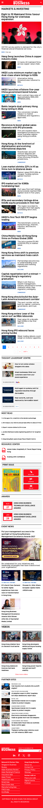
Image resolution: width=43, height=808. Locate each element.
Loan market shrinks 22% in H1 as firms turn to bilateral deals (20, 167)
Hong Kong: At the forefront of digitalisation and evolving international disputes (18, 146)
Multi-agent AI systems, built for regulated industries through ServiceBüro (26, 390)
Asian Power (15, 728)
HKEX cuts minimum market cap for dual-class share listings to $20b (21, 73)
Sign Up (31, 488)
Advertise (31, 481)
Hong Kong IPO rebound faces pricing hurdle (18, 331)
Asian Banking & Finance (11, 772)
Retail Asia (15, 698)
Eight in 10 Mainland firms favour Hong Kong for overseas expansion (20, 17)
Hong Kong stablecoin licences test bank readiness (10, 668)
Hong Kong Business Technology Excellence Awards (24, 505)
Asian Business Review (18, 706)
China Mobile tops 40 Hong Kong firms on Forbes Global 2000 (19, 237)
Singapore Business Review (20, 713)
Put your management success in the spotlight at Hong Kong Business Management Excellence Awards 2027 (18, 534)
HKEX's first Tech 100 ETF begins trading (19, 218)
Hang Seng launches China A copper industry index (21, 57)
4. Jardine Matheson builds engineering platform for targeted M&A (21, 433)
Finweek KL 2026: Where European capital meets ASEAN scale (32, 587)
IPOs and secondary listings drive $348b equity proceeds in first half (20, 201)
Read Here (31, 474)
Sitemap (27, 772)
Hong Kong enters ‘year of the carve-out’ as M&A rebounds (18, 314)
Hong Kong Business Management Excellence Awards (25, 516)
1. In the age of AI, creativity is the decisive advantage (19, 418)
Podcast (27, 783)
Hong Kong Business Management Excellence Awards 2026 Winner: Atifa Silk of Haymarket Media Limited (11, 616)
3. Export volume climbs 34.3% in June (14, 427)
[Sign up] (39, 750)
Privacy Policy (29, 770)
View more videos (21, 674)
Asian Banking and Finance (20, 720)
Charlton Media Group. (28, 799)
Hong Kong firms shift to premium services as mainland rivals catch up (20, 255)
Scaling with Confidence (16, 457)
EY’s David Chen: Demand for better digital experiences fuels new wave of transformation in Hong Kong (11, 590)
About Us (28, 765)
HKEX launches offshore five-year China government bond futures (20, 90)
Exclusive (21, 269)
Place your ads (30, 778)
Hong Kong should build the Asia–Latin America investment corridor (21, 298)
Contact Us (28, 767)
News (3, 52)
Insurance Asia (16, 684)
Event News (8, 526)
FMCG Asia (6, 790)
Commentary (22, 162)
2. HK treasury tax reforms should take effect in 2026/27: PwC (21, 423)
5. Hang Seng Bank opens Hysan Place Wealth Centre (19, 439)
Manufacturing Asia (9, 787)
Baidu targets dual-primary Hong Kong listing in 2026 (20, 107)
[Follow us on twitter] (24, 755)
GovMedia (5, 792)
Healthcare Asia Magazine (20, 691)
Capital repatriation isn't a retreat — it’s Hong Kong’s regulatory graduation (21, 276)
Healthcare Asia (8, 780)
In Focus (20, 85)
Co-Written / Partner (8, 582)
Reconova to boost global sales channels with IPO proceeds (19, 126)
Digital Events (29, 780)
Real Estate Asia (8, 785)
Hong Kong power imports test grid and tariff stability (31, 668)
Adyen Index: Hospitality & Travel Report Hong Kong (24, 450)
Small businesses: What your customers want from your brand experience (25, 374)
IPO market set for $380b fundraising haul (15, 184)
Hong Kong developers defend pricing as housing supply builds (31, 646)
